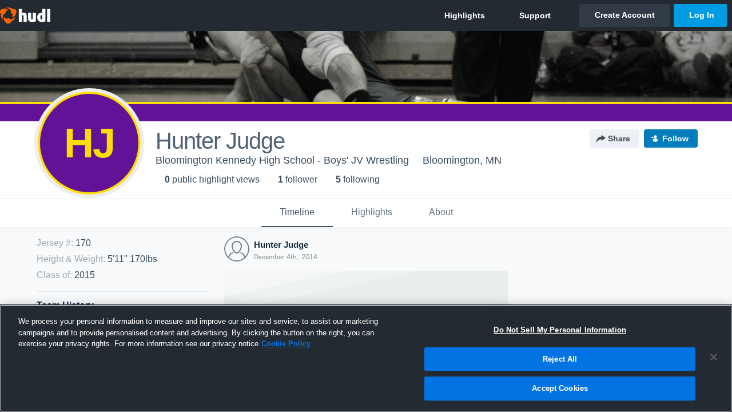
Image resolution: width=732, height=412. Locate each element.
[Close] (713, 357)
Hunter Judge (281, 244)
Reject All (560, 359)
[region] (366, 358)
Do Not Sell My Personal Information (560, 330)
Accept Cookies (560, 388)
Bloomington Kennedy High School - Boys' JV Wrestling (282, 160)
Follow (675, 138)
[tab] (297, 213)
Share (619, 138)
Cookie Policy (286, 343)
